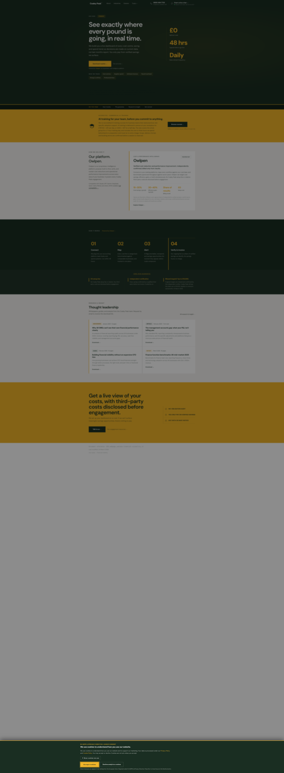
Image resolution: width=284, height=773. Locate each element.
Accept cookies (89, 764)
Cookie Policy (87, 753)
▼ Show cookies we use (90, 758)
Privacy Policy (165, 751)
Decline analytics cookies (112, 764)
